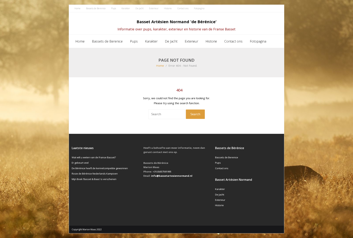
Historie (168, 8)
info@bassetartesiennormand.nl (171, 175)
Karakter (126, 8)
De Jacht (140, 8)
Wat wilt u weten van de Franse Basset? (94, 157)
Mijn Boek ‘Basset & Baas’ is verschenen (94, 179)
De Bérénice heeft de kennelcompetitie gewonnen (100, 168)
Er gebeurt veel (80, 162)
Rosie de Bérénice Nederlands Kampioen (95, 173)
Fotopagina (199, 8)
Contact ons (182, 8)
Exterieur (153, 8)
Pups (113, 8)
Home (77, 8)
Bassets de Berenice (96, 8)
